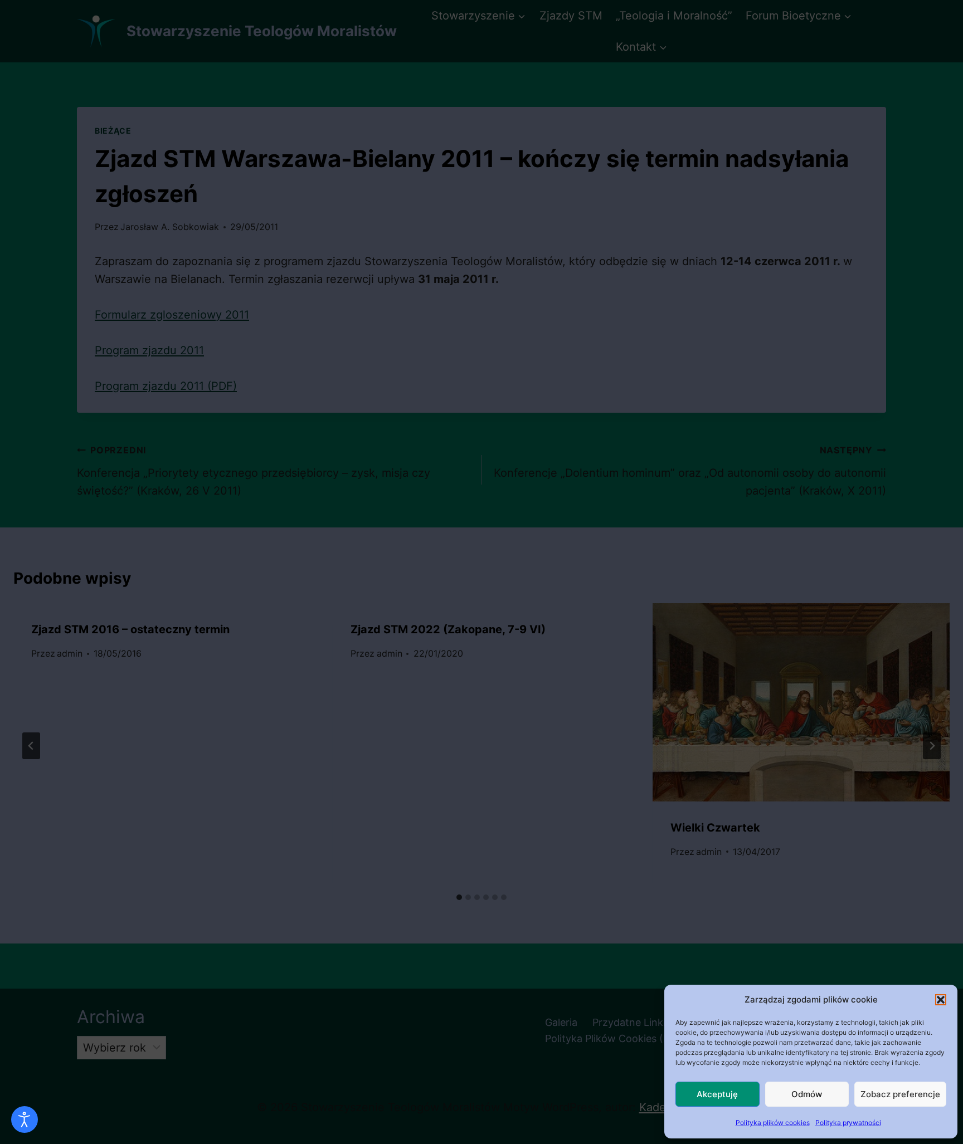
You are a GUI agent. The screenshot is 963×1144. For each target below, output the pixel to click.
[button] (940, 999)
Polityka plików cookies (773, 1122)
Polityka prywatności (848, 1122)
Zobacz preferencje (900, 1094)
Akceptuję (717, 1094)
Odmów (806, 1094)
